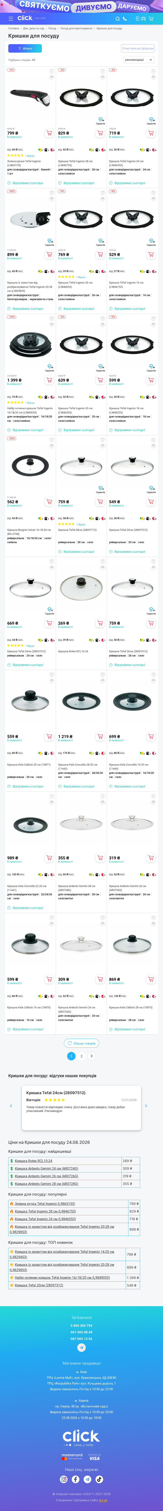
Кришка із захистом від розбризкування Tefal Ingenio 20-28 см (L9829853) (29, 286)
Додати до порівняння (51, 76)
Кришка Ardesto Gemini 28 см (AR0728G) (76, 888)
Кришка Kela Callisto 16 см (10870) (29, 1007)
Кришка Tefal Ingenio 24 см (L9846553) (126, 163)
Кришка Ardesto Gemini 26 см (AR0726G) (127, 888)
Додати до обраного (51, 70)
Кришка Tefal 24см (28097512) (26, 651)
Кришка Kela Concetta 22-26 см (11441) (26, 888)
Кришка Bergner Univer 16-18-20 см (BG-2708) (29, 532)
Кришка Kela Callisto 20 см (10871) (29, 764)
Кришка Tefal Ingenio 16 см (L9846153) (126, 284)
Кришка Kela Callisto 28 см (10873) (131, 1007)
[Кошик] (49, 132)
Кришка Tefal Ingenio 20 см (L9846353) (75, 410)
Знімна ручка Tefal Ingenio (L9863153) (24, 163)
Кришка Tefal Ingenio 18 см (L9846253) (126, 410)
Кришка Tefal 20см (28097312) (128, 529)
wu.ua (103, 1500)
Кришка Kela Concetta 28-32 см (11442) (77, 766)
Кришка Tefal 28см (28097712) (77, 529)
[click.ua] (31, 18)
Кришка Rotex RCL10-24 (73, 651)
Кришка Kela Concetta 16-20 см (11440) (128, 766)
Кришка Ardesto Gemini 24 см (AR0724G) (76, 1009)
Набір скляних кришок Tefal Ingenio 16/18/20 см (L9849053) (30, 410)
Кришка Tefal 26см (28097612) (128, 651)
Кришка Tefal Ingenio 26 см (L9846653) (75, 284)
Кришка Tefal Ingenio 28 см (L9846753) (75, 163)
